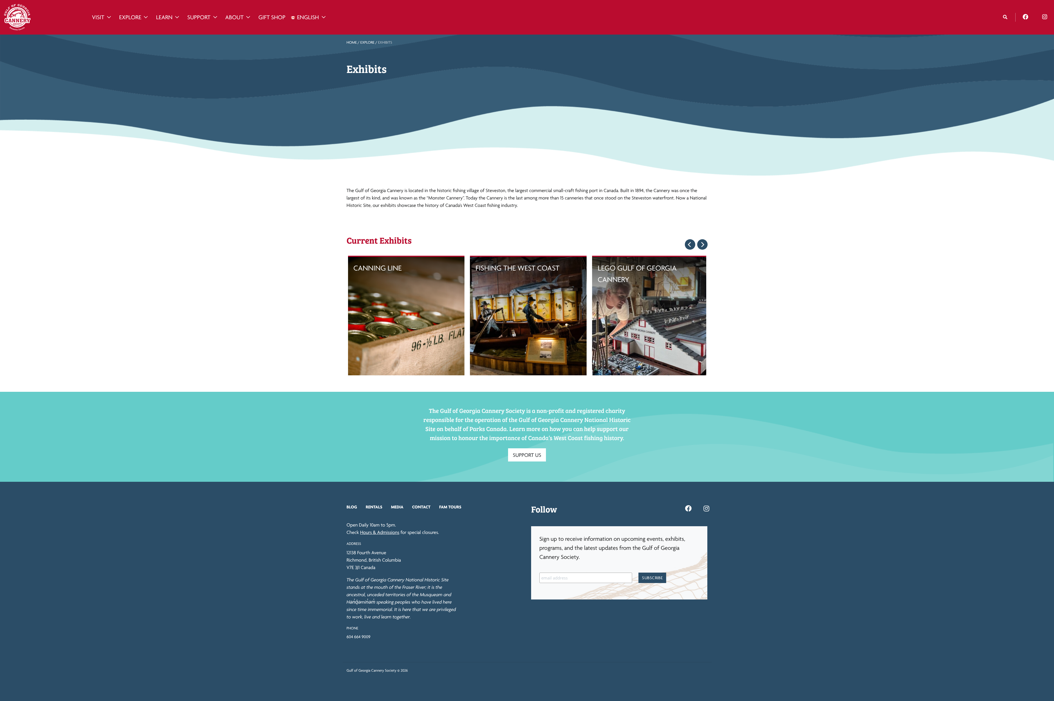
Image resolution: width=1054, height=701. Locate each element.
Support (198, 17)
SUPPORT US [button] (527, 455)
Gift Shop (271, 17)
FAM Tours (450, 506)
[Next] (702, 244)
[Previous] (690, 244)
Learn (164, 17)
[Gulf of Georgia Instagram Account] (1044, 17)
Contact (421, 506)
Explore (130, 17)
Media (397, 506)
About (234, 17)
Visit (98, 17)
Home (352, 42)
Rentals (374, 506)
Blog (352, 506)
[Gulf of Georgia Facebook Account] (1025, 17)
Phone (352, 628)
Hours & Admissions (379, 532)
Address (354, 544)
